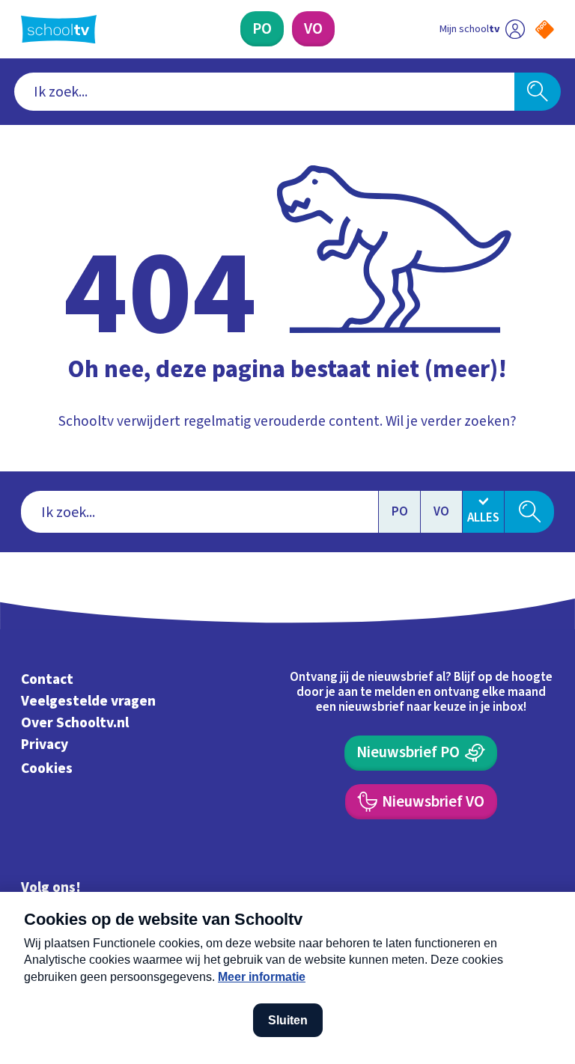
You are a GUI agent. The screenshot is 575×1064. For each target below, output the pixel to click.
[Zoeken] (537, 92)
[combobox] (264, 92)
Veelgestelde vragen (88, 701)
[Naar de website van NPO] (545, 29)
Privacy (44, 744)
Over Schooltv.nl (75, 722)
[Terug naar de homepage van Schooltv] (59, 29)
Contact (47, 680)
